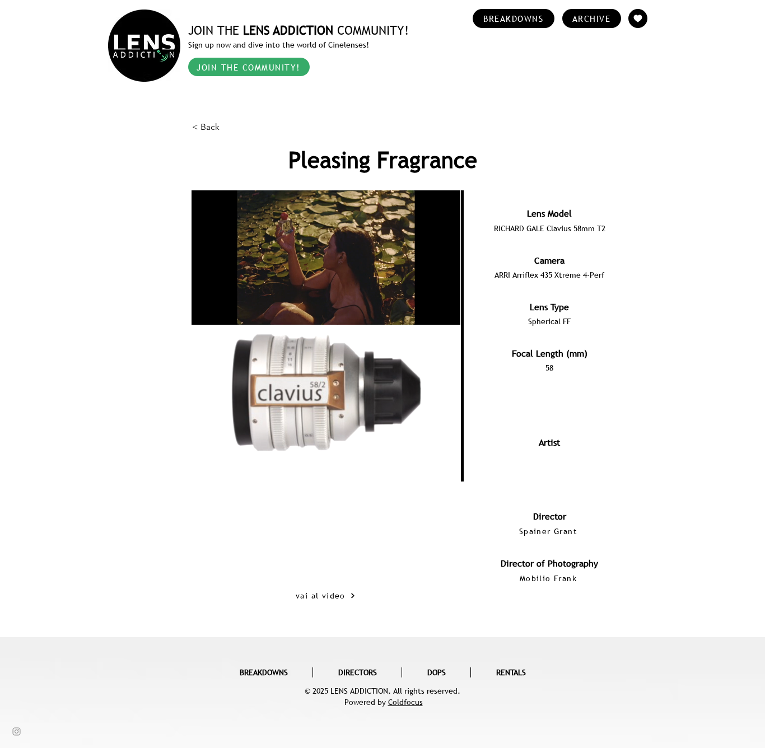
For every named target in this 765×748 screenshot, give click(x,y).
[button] (229, 127)
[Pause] (206, 444)
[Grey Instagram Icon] (16, 731)
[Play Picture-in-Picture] (426, 444)
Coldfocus (405, 702)
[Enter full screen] (445, 444)
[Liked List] (637, 18)
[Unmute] (225, 444)
